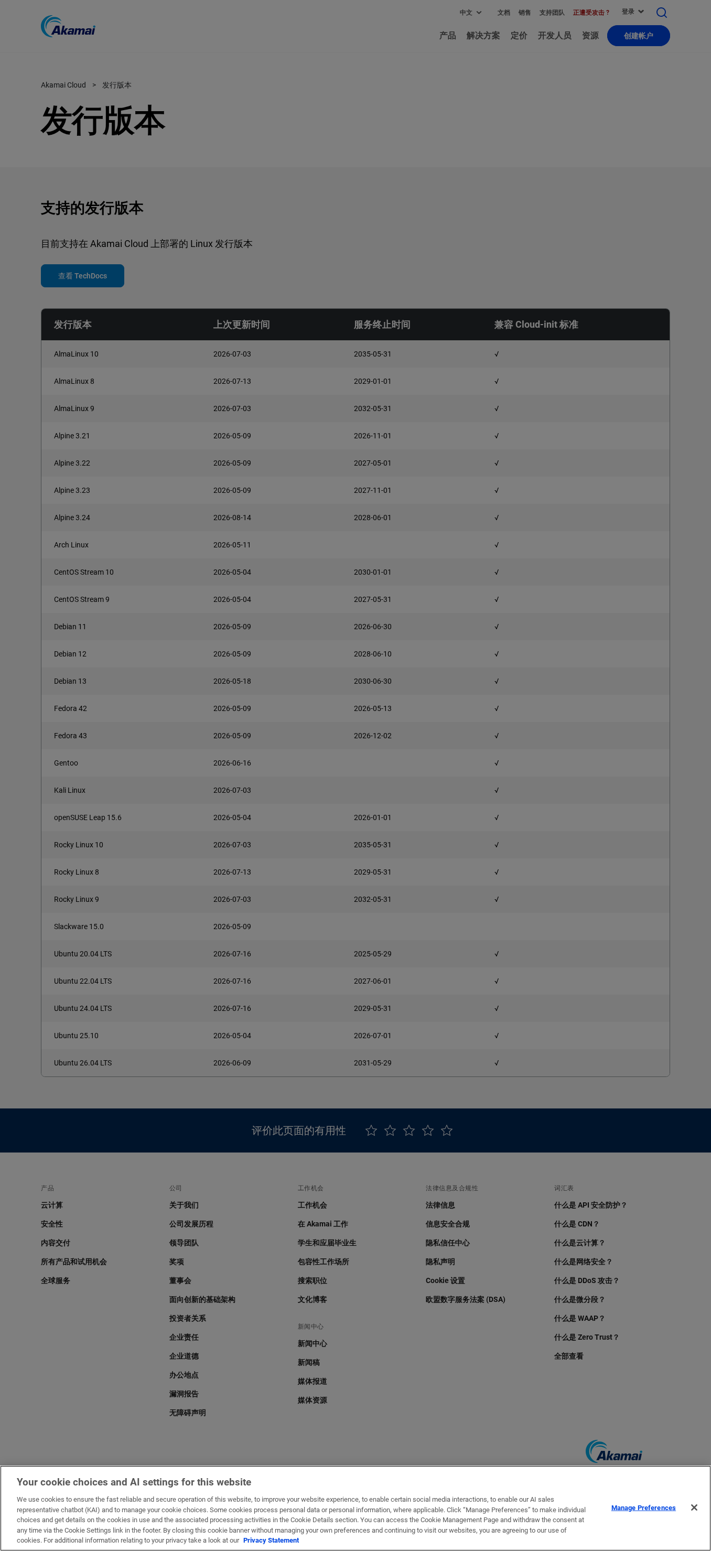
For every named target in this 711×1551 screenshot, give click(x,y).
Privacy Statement (271, 1540)
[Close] (694, 1507)
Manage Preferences (643, 1507)
